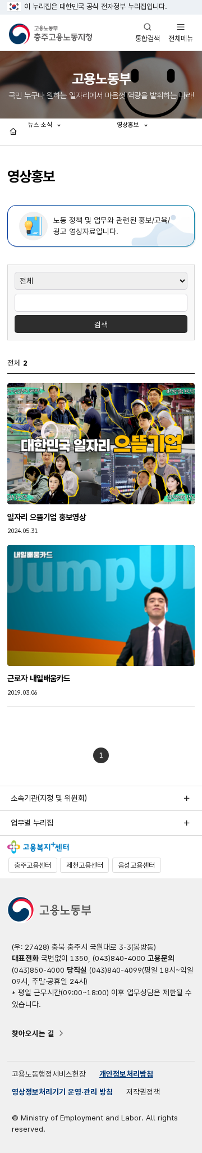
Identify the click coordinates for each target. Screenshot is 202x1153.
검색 (101, 324)
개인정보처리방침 (126, 1073)
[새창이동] (38, 847)
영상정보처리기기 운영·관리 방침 (62, 1091)
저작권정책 (143, 1091)
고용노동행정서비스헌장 (49, 1073)
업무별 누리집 (32, 822)
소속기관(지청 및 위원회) (49, 798)
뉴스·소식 (41, 125)
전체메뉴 (180, 32)
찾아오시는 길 (33, 1033)
